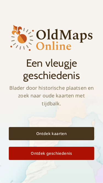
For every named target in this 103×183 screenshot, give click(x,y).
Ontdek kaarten (51, 133)
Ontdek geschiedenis (51, 153)
